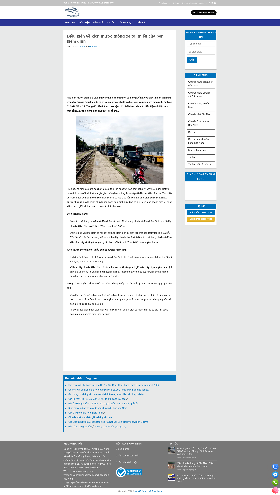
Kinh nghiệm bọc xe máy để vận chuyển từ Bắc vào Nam (97, 408)
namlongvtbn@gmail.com (87, 486)
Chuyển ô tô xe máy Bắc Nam (198, 123)
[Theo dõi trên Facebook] (207, 3)
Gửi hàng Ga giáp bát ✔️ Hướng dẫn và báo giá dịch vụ (97, 426)
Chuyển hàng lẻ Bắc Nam (198, 105)
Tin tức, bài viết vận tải (199, 164)
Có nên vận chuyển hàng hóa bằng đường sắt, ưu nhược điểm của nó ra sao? (108, 389)
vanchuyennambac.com (85, 475)
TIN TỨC (111, 23)
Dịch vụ (176, 3)
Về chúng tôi (164, 3)
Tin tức (191, 157)
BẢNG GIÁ (98, 23)
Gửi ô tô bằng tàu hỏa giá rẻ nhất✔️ (86, 412)
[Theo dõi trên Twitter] (212, 3)
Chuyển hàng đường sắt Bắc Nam (199, 95)
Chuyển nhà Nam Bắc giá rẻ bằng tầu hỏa (90, 417)
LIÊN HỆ (141, 23)
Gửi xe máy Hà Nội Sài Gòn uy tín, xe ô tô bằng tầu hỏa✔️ (98, 399)
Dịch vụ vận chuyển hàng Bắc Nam (198, 141)
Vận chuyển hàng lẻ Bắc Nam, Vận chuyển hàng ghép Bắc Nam (195, 464)
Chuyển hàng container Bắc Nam (200, 84)
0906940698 (76, 467)
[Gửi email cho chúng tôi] (215, 3)
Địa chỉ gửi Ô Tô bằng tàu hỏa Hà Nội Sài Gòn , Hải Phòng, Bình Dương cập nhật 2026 (113, 385)
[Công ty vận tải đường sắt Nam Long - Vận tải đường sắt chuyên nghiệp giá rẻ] (82, 12)
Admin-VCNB (94, 47)
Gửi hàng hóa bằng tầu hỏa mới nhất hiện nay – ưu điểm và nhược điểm (106, 394)
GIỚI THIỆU (84, 23)
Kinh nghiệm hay (197, 150)
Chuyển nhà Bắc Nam (199, 114)
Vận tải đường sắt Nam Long (148, 491)
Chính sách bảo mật (126, 462)
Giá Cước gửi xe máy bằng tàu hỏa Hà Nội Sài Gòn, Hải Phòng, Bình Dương (108, 422)
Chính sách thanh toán (127, 455)
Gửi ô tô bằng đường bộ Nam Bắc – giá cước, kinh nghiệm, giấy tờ (103, 403)
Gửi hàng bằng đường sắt (193, 3)
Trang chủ (69, 23)
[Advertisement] (120, 75)
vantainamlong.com (83, 471)
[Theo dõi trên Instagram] (209, 3)
